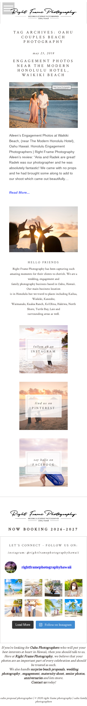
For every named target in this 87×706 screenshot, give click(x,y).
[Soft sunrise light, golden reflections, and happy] (33, 608)
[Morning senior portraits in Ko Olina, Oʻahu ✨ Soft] (53, 588)
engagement (30, 673)
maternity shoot (52, 673)
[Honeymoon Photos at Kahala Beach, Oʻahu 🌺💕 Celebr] (53, 608)
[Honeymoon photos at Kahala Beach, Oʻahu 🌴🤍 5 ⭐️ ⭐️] (13, 588)
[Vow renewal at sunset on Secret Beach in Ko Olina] (33, 588)
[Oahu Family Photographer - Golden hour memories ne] (13, 608)
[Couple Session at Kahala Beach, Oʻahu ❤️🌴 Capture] (73, 608)
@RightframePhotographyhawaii (53, 553)
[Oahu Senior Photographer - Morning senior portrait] (73, 588)
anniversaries (33, 678)
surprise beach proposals (48, 669)
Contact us (38, 682)
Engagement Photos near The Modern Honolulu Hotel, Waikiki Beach (43, 68)
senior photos (74, 673)
